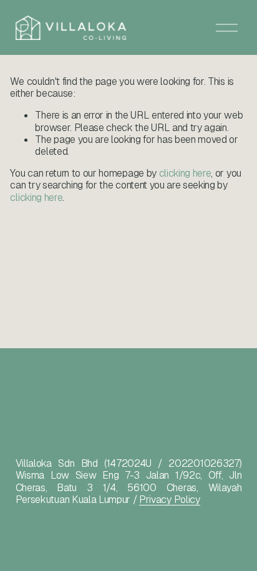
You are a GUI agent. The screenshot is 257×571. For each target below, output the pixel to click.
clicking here (185, 173)
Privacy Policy (169, 499)
